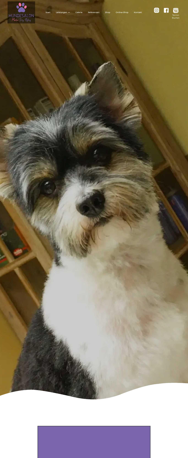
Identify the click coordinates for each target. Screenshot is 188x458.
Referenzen (94, 12)
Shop (107, 12)
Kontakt (138, 12)
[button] (63, 12)
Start (48, 12)
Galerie (78, 12)
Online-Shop (122, 12)
